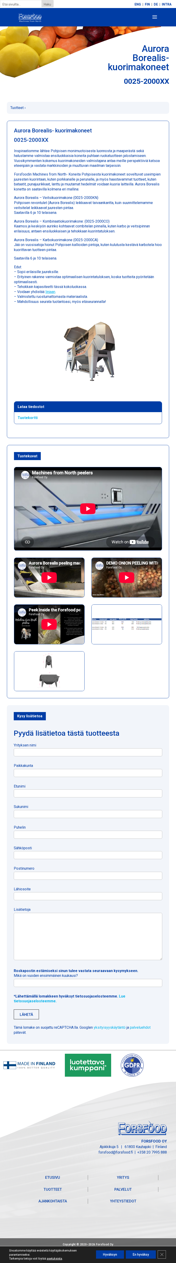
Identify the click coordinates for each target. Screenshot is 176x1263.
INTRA (166, 4)
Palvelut (123, 1189)
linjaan (50, 292)
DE (156, 4)
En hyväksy (141, 1255)
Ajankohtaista (52, 1201)
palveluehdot (140, 1027)
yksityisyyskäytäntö (110, 1027)
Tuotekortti (28, 418)
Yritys (123, 1177)
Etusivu (52, 1177)
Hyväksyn (110, 1255)
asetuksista (54, 1258)
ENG (138, 4)
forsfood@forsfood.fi (116, 1152)
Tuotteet (17, 108)
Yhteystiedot (123, 1201)
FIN (147, 4)
